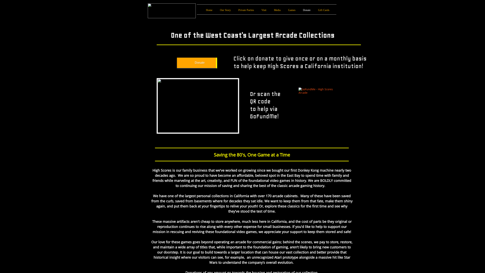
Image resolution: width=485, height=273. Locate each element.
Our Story (225, 10)
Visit (263, 10)
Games (291, 10)
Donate (307, 10)
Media (277, 10)
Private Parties (246, 10)
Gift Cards (323, 10)
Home (209, 10)
